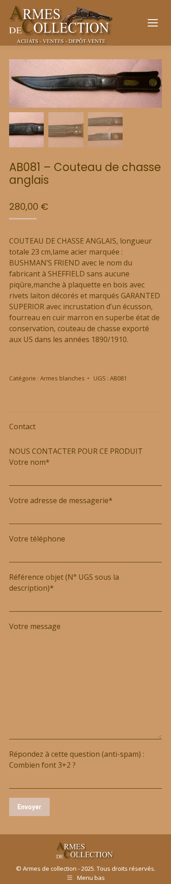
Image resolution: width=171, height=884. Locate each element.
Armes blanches (62, 378)
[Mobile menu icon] (153, 23)
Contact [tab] (22, 426)
